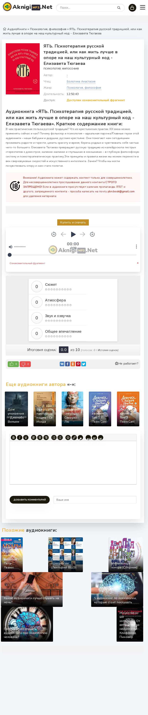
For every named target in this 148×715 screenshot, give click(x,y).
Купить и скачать (73, 222)
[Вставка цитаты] (88, 437)
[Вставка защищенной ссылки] (80, 437)
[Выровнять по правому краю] (46, 437)
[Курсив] (19, 437)
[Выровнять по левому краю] (33, 437)
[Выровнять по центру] (40, 437)
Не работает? (128, 363)
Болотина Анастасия (81, 81)
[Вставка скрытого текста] (100, 437)
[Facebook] (67, 364)
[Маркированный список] (54, 437)
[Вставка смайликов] (68, 437)
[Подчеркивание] (26, 437)
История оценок (108, 350)
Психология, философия (61, 68)
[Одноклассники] (73, 364)
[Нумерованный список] (60, 437)
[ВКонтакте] (62, 364)
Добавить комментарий (29, 499)
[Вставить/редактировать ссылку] (74, 437)
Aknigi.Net (32, 7)
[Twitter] (83, 364)
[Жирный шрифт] (13, 437)
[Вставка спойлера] (94, 437)
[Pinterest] (78, 364)
